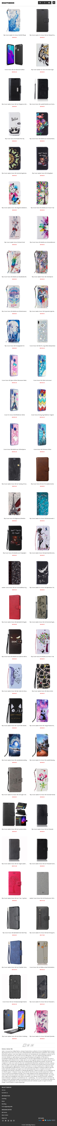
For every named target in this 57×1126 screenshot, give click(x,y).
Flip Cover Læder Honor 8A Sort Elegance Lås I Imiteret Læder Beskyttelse (22, 104)
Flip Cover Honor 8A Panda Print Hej (14, 138)
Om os (3, 1090)
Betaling (4, 1104)
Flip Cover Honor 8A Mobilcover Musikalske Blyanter (16, 277)
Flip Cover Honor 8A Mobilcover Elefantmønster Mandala (17, 311)
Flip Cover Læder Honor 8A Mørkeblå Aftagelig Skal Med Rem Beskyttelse (21, 622)
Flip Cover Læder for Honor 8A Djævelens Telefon (43, 587)
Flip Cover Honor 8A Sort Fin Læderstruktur (42, 484)
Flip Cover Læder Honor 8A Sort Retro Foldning (14, 1036)
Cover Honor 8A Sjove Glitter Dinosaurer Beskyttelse (16, 380)
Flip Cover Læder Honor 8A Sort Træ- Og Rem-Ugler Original (18, 898)
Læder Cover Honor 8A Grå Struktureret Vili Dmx (43, 898)
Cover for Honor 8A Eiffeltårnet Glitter (14, 415)
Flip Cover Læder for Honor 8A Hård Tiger (42, 69)
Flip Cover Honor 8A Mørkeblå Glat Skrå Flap (15, 933)
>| (32, 1045)
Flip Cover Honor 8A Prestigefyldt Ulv (14, 346)
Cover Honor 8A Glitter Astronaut (42, 380)
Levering (4, 1098)
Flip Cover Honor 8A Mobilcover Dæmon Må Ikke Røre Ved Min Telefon (21, 656)
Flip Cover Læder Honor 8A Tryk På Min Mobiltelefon (16, 725)
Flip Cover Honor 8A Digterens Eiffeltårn (14, 518)
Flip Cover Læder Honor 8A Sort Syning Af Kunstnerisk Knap (18, 484)
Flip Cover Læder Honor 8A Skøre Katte (42, 691)
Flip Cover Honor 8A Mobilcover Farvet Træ (42, 207)
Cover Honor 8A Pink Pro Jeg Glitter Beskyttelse (42, 346)
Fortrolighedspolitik (7, 1106)
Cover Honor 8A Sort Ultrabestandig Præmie (15, 1002)
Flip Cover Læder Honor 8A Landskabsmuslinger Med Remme (18, 760)
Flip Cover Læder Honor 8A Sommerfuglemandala (15, 173)
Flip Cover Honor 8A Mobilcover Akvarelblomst (42, 242)
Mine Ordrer (5, 1115)
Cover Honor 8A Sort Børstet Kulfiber (15, 69)
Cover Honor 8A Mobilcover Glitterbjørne (15, 449)
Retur (3, 1101)
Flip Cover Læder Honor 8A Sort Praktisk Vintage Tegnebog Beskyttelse (21, 967)
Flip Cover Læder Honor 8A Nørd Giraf (14, 242)
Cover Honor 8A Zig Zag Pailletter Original (42, 415)
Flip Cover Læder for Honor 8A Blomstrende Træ (43, 518)
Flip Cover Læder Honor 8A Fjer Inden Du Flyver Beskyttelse (17, 691)
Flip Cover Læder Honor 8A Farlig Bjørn (42, 173)
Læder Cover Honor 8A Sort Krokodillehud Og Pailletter (17, 587)
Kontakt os (5, 1092)
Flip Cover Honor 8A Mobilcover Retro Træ (42, 656)
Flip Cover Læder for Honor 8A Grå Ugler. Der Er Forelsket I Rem (19, 794)
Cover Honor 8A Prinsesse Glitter (42, 449)
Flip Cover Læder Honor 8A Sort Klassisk (42, 829)
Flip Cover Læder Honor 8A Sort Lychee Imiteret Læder (16, 829)
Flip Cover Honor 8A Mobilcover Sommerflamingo (43, 138)
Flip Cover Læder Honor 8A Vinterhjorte (42, 277)
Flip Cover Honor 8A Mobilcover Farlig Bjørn (14, 553)
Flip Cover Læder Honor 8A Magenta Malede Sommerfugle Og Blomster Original (23, 207)
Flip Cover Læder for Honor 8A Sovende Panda (42, 794)
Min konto (4, 1112)
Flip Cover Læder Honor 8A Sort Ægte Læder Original (16, 863)
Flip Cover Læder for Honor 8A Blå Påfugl (14, 35)
